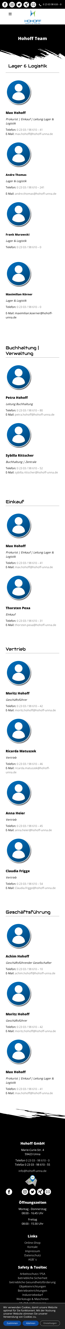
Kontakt (32, 1247)
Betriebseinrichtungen (32, 1290)
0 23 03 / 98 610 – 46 (30, 764)
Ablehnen (30, 1323)
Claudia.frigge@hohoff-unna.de (35, 888)
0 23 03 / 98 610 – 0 (29, 247)
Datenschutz (32, 1255)
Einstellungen (50, 1323)
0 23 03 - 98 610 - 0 (38, 1160)
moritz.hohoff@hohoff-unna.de (35, 710)
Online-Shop (32, 1243)
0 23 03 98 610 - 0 (52, 4)
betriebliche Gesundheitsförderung (32, 1282)
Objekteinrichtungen (32, 1286)
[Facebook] (5, 6)
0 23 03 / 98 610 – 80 (30, 410)
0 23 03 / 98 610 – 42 (30, 706)
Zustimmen (12, 1323)
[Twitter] (19, 6)
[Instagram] (12, 6)
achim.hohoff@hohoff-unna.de (35, 973)
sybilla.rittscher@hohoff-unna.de (36, 472)
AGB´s (32, 1259)
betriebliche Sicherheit (32, 1278)
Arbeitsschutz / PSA (32, 1274)
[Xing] (26, 6)
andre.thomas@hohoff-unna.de (35, 194)
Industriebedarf (32, 1295)
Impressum (32, 1251)
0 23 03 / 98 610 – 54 (30, 884)
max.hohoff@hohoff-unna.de (34, 134)
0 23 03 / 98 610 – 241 (30, 187)
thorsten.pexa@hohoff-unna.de (35, 625)
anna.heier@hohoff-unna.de (33, 830)
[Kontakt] (33, 6)
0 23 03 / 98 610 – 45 (30, 826)
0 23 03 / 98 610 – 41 (30, 130)
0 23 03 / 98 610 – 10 (30, 969)
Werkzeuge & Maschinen (32, 1299)
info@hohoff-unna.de (32, 1171)
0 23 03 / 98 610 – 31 (30, 621)
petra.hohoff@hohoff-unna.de (34, 414)
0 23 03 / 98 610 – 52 (30, 468)
